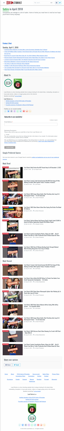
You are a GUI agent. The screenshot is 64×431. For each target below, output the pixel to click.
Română (39, 379)
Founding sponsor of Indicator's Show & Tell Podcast (19, 105)
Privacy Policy (55, 374)
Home (6, 374)
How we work (36, 374)
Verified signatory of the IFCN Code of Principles (18, 101)
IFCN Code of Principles (23, 374)
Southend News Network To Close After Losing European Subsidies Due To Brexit (25, 49)
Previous (5, 43)
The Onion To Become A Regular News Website (16, 63)
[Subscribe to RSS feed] (30, 111)
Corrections (31, 376)
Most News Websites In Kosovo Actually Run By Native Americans (21, 61)
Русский (46, 379)
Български (10, 379)
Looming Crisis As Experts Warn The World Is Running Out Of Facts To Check (24, 59)
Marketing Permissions (10, 130)
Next (10, 43)
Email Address (8, 122)
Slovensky (54, 379)
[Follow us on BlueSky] (8, 111)
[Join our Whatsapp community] (17, 111)
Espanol (25, 379)
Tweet (17, 365)
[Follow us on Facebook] (11, 111)
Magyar (32, 379)
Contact (46, 376)
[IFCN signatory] (32, 409)
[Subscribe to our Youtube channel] (23, 111)
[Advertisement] (32, 28)
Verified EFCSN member (12, 103)
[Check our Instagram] (14, 111)
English (18, 379)
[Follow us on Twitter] (20, 111)
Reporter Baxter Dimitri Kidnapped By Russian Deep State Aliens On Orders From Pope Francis (29, 57)
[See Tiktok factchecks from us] (5, 111)
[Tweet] (59, 2)
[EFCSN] (32, 418)
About (12, 374)
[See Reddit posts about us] (27, 111)
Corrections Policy (20, 376)
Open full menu (4, 2)
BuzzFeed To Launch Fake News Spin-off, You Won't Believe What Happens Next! (26, 55)
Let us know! (18, 96)
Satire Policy (46, 374)
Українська (32, 381)
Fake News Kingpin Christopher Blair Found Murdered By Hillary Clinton (23, 69)
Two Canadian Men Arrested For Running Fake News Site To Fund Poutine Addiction (26, 67)
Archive (39, 376)
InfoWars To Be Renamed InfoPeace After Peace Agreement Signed (22, 65)
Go (51, 2)
